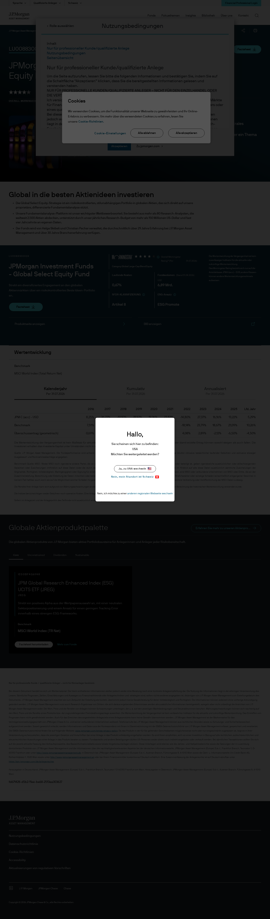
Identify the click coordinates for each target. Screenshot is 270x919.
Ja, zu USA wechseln (132, 468)
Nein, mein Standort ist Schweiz (132, 477)
